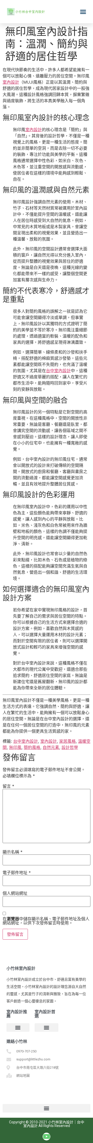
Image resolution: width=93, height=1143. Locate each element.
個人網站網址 (15, 893)
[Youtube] (46, 1136)
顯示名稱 (12, 852)
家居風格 (67, 741)
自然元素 (51, 747)
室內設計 (11, 82)
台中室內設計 (58, 370)
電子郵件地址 (17, 872)
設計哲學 (69, 747)
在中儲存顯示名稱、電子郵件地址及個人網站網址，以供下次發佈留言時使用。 (46, 921)
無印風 (15, 747)
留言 (8, 786)
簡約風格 (32, 747)
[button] (83, 12)
